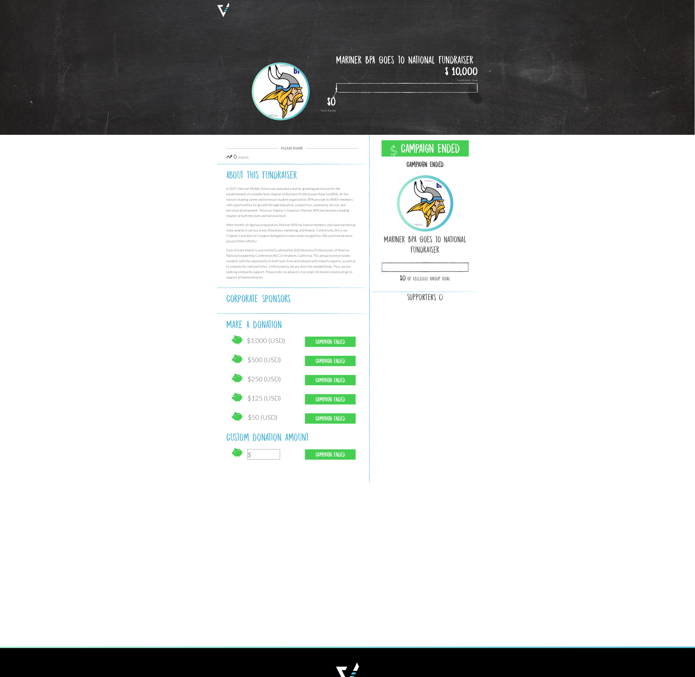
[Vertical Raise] (223, 10)
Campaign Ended (428, 148)
